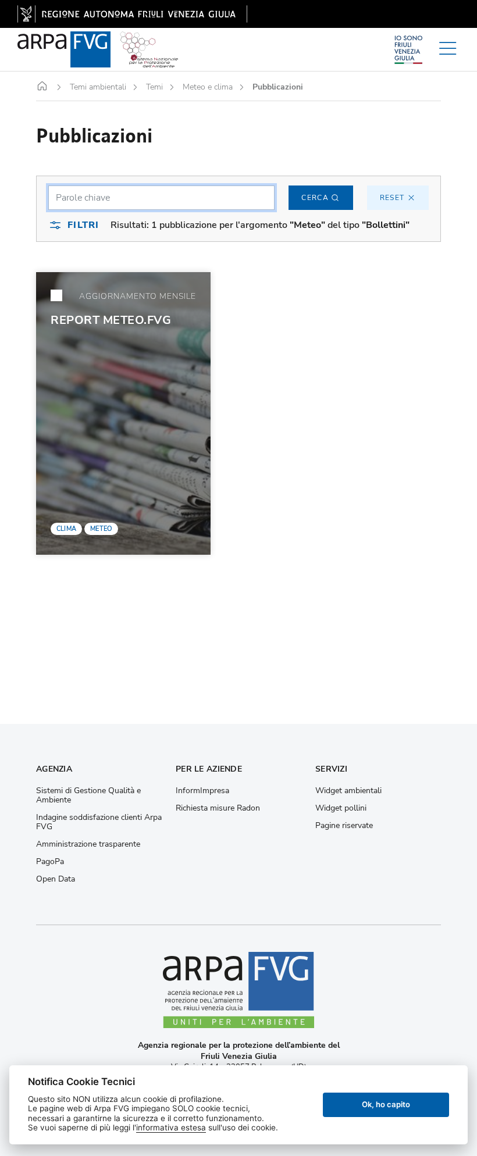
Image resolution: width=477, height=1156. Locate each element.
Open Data (55, 879)
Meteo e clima (208, 87)
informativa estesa (171, 1127)
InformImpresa (202, 790)
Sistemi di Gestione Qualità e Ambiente (88, 795)
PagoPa (50, 861)
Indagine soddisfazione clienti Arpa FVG (99, 822)
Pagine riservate (344, 825)
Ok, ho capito (386, 1104)
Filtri (83, 225)
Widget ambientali (348, 790)
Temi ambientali (98, 87)
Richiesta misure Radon (218, 808)
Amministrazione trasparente (88, 844)
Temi (154, 87)
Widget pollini (340, 808)
